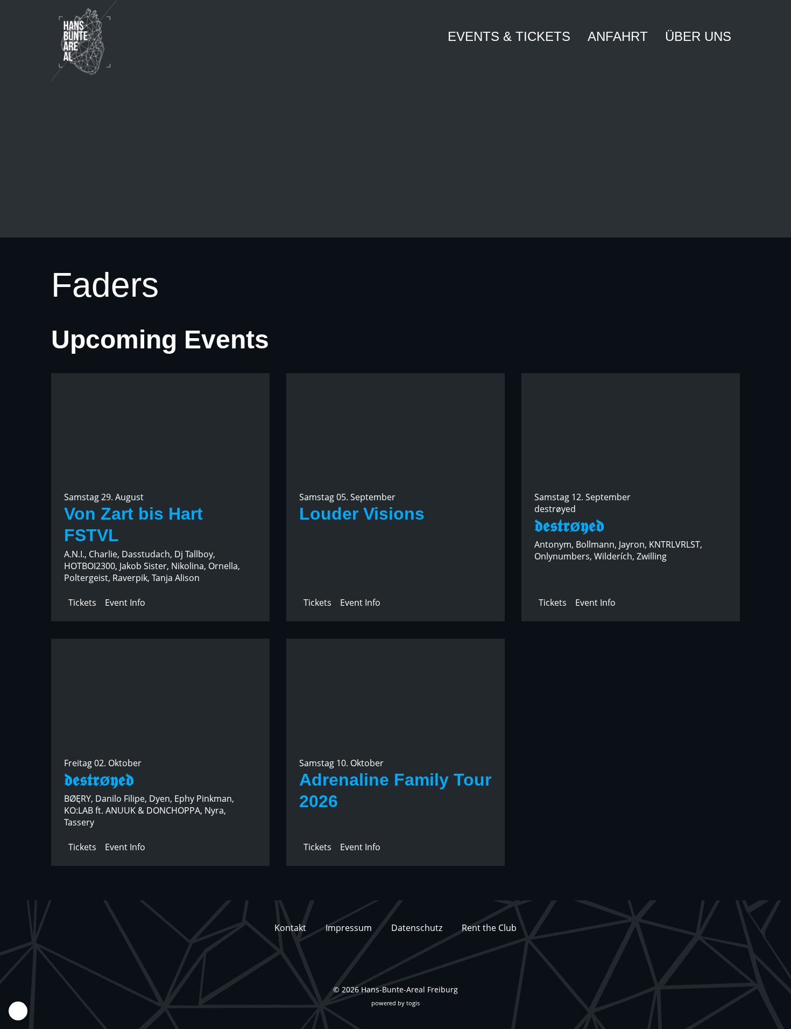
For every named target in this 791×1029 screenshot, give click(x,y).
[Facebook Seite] (385, 962)
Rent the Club (489, 928)
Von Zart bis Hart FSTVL (133, 524)
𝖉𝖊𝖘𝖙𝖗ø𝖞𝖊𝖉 (569, 525)
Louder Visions (362, 513)
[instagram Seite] (405, 962)
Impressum (349, 928)
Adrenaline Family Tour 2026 (395, 790)
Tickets (82, 602)
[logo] (91, 40)
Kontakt (290, 928)
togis (413, 1003)
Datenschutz (416, 928)
